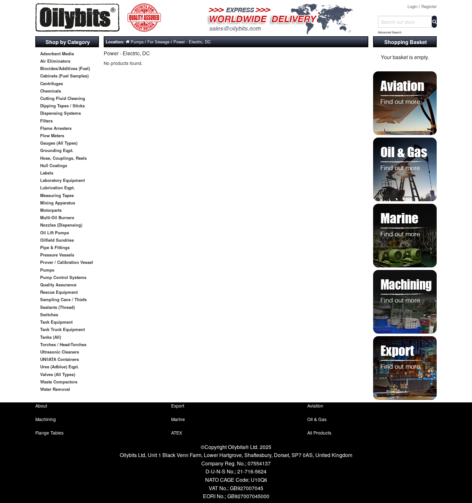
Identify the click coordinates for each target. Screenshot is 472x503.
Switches (49, 314)
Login (412, 6)
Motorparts (51, 210)
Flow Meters (52, 135)
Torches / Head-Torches (63, 344)
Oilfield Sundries (57, 240)
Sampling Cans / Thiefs (63, 299)
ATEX (176, 432)
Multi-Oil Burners (57, 217)
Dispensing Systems (60, 113)
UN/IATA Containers (59, 359)
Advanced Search (389, 32)
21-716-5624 (252, 471)
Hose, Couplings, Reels (63, 158)
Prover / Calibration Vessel (66, 262)
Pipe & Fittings (55, 247)
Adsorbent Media (57, 53)
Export (177, 405)
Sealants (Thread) (57, 307)
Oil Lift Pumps (54, 232)
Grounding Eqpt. (57, 150)
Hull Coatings (53, 165)
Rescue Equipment (59, 292)
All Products (319, 432)
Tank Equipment (56, 322)
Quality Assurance (58, 285)
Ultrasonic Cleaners (59, 352)
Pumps (47, 270)
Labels (46, 173)
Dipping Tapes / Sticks (62, 106)
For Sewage (158, 42)
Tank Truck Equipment (62, 329)
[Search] (434, 22)
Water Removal (55, 389)
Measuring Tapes (57, 195)
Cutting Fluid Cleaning (62, 98)
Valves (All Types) (57, 374)
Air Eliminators (55, 61)
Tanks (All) (50, 337)
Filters (46, 121)
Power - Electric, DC (192, 42)
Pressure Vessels (57, 255)
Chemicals (50, 91)
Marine (178, 419)
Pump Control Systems (63, 277)
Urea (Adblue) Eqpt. (59, 367)
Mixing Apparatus (57, 203)
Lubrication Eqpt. (57, 187)
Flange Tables (49, 432)
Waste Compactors (58, 382)
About (41, 405)
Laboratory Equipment (62, 180)
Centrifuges (51, 83)
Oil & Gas (317, 419)
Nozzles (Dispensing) (61, 225)
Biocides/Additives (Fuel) (65, 68)
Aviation (315, 405)
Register (429, 6)
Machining (45, 419)
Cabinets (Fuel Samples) (64, 76)
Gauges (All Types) (58, 143)
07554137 (259, 463)
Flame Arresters (56, 128)
